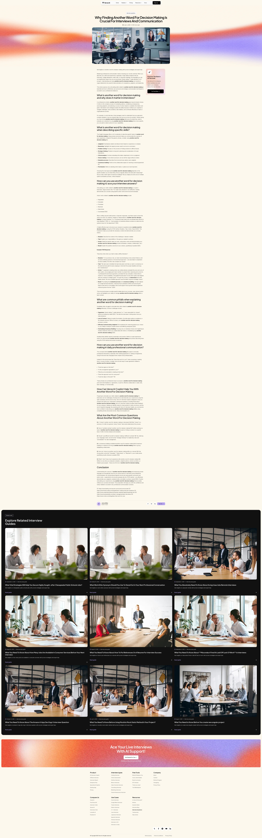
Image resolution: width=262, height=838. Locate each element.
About (155, 775)
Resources (137, 2)
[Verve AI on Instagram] (162, 828)
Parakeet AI (93, 814)
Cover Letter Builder (137, 777)
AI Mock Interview (94, 777)
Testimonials (135, 812)
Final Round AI (93, 802)
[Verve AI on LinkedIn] (170, 828)
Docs (145, 2)
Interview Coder (94, 805)
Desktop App (93, 787)
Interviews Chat (94, 809)
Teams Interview (115, 805)
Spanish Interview (115, 817)
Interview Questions (137, 809)
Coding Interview (115, 775)
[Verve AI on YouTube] (166, 828)
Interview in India (115, 824)
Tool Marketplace (136, 787)
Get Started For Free (130, 757)
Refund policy (148, 835)
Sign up (156, 2)
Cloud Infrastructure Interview (118, 792)
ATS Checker (135, 782)
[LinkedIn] (155, 503)
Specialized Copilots (95, 785)
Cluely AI (92, 800)
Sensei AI (92, 807)
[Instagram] (151, 503)
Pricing (131, 2)
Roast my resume (136, 780)
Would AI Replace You (137, 775)
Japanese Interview (116, 814)
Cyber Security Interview (117, 785)
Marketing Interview (116, 790)
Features (124, 2)
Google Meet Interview (116, 802)
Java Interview (114, 812)
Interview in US (114, 822)
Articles (134, 802)
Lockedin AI (93, 812)
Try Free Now (154, 91)
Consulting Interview (116, 787)
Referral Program (158, 780)
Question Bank (135, 805)
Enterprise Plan (93, 782)
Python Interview (115, 807)
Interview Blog (135, 807)
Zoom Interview (115, 800)
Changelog (156, 782)
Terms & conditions (158, 835)
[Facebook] (148, 503)
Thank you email (136, 785)
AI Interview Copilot (94, 775)
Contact (155, 777)
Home (117, 2)
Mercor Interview (115, 782)
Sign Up (160, 503)
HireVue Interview (115, 780)
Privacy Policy (157, 785)
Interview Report (94, 780)
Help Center (135, 814)
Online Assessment (115, 777)
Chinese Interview (115, 819)
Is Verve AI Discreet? (137, 800)
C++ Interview (114, 809)
